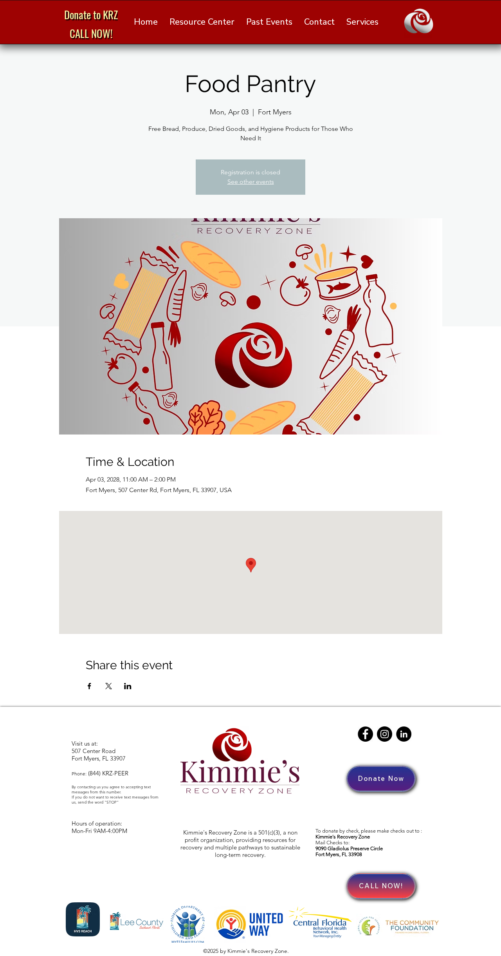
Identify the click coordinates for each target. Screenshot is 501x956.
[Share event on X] (108, 686)
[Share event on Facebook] (89, 686)
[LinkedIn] (403, 734)
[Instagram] (384, 734)
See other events (250, 181)
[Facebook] (365, 734)
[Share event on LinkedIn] (128, 686)
